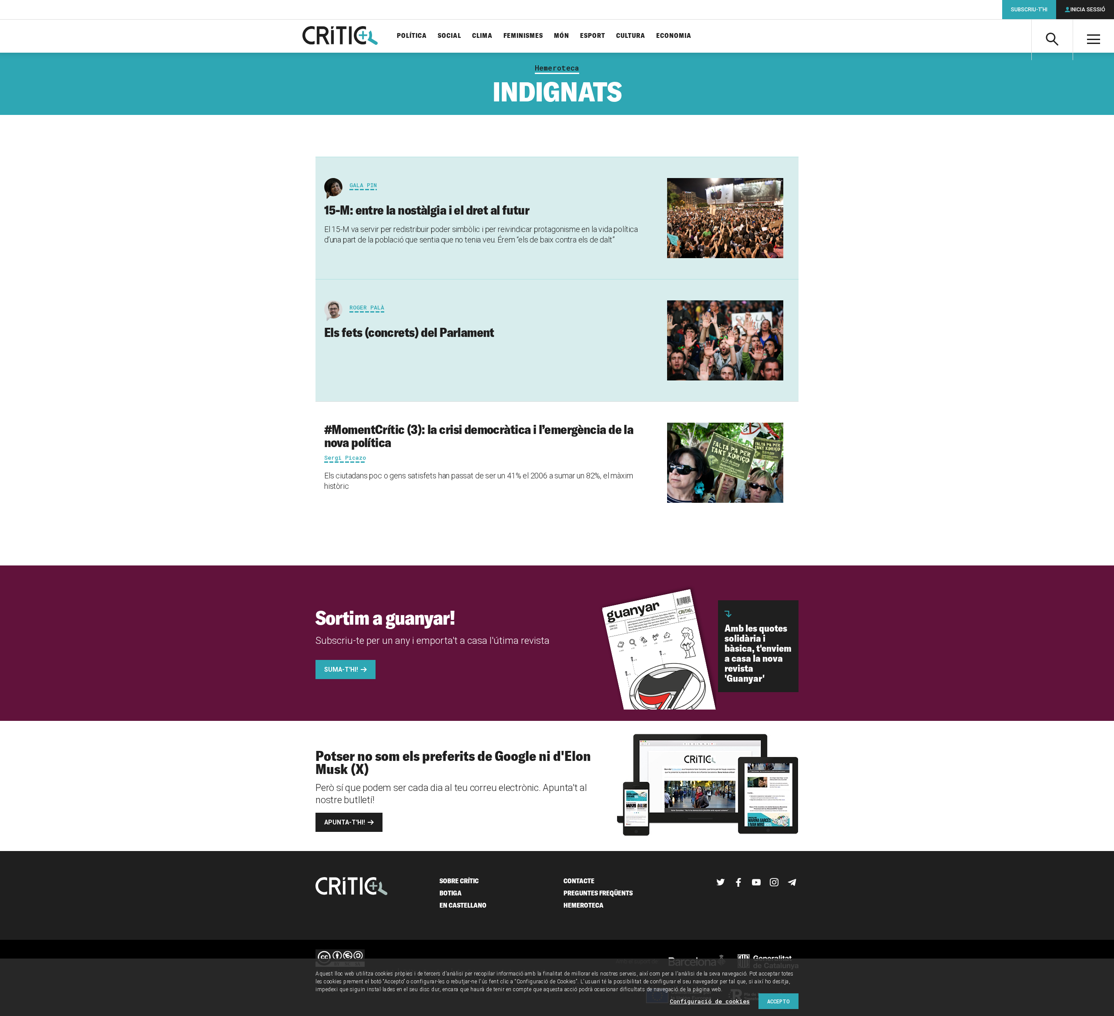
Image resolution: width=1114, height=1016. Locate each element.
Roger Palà (366, 307)
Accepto (778, 1001)
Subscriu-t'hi (1029, 10)
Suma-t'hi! (341, 669)
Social (449, 36)
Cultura (630, 36)
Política (412, 36)
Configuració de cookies (710, 1001)
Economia (673, 36)
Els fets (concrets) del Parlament (409, 332)
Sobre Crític (459, 881)
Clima (482, 36)
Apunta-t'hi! (344, 822)
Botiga (451, 893)
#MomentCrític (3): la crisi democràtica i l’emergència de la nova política (478, 435)
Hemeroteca (557, 68)
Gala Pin (363, 185)
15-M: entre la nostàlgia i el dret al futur (426, 210)
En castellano (463, 905)
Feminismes (523, 36)
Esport (592, 36)
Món (561, 36)
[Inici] (351, 887)
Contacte (579, 881)
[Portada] (340, 36)
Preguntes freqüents (598, 893)
